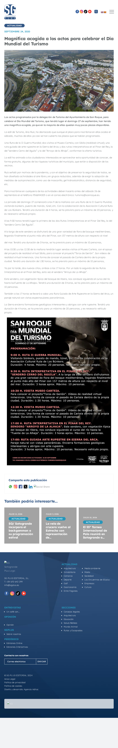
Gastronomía (70, 587)
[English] (102, 12)
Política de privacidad (14, 682)
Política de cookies (13, 686)
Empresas (89, 583)
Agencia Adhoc (31, 689)
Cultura (88, 587)
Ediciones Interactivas (17, 647)
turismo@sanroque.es (87, 195)
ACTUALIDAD (14, 25)
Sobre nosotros (13, 634)
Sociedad (89, 576)
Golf (66, 583)
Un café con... (13, 611)
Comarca (68, 576)
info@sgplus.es (11, 585)
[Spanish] (105, 12)
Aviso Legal (9, 679)
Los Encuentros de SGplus (97, 579)
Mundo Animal (71, 626)
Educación (69, 619)
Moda (87, 572)
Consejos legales (72, 611)
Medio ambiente (92, 568)
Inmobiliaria (70, 572)
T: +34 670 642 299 (13, 581)
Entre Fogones (71, 591)
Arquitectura (70, 568)
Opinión (10, 625)
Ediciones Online (14, 643)
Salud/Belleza (70, 623)
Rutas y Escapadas (73, 630)
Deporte (68, 579)
